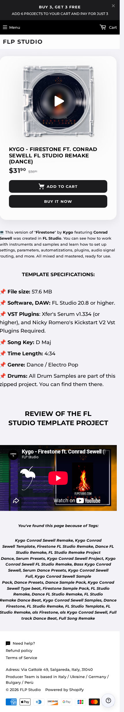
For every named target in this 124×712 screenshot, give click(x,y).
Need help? (24, 643)
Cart (112, 27)
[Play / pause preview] (58, 101)
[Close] (113, 5)
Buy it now (58, 201)
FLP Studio (23, 41)
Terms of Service (21, 657)
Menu (14, 27)
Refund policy (19, 650)
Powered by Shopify (64, 689)
